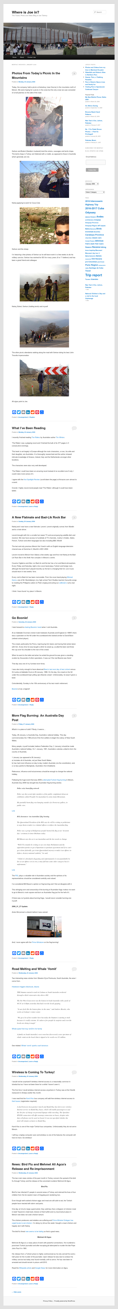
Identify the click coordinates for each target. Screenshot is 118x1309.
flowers (88, 247)
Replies (32, 417)
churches (88, 238)
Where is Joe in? (25, 12)
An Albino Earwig (91, 106)
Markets (99, 256)
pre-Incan (101, 262)
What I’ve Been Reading (29, 428)
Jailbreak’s (63, 582)
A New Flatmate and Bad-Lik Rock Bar (39, 517)
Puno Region (91, 264)
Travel (88, 270)
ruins (87, 268)
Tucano (87, 279)
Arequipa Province (91, 223)
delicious (99, 240)
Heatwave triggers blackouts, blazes (25, 986)
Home (14, 57)
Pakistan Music (90, 140)
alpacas (87, 217)
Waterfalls (94, 279)
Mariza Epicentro (90, 256)
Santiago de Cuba (96, 268)
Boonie (14, 689)
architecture (89, 220)
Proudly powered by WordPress (64, 1301)
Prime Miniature (38, 942)
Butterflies (97, 232)
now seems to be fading (34, 1231)
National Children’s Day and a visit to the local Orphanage (95, 295)
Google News (40, 1268)
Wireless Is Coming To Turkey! (33, 1072)
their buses (16, 1101)
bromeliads (89, 232)
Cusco (92, 241)
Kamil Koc (30, 1098)
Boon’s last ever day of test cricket (57, 669)
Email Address (91, 157)
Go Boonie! (20, 618)
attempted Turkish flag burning (54, 780)
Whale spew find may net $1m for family (27, 1028)
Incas (87, 250)
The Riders (36, 437)
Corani (87, 241)
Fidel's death (89, 244)
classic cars (96, 237)
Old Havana (96, 258)
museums (88, 259)
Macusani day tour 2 (92, 253)
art (99, 225)
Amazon (93, 217)
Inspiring (92, 250)
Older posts (16, 1292)
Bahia (87, 229)
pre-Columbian (91, 262)
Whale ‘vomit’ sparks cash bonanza (34, 1045)
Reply (31, 607)
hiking (103, 247)
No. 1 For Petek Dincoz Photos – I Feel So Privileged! (93, 131)
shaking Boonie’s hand (32, 627)
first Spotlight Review (32, 479)
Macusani (98, 250)
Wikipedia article (25, 1268)
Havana (96, 247)
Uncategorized (23, 417)
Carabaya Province (94, 234)
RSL (17, 875)
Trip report (93, 274)
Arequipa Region (91, 226)
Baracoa (93, 229)
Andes (99, 216)
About (22, 57)
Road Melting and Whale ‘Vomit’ (34, 969)
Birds (99, 228)
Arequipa (97, 220)
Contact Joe (32, 57)
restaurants (102, 265)
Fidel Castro (99, 244)
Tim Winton (60, 437)
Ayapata (102, 226)
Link (13, 811)
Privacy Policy (48, 1301)
